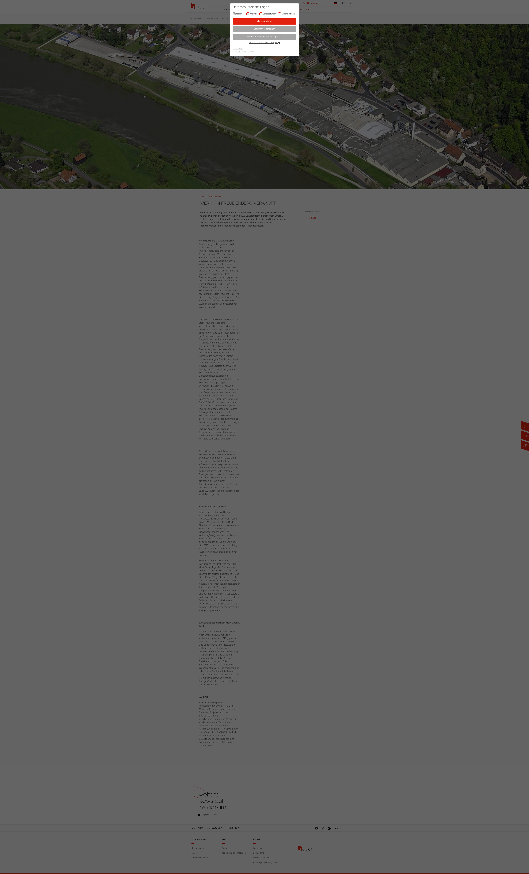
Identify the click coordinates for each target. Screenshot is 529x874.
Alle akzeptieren (264, 21)
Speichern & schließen (264, 29)
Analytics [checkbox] (253, 14)
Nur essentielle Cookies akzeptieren (264, 37)
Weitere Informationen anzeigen (263, 43)
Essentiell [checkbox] (240, 14)
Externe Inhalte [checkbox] (288, 14)
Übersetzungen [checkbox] (269, 14)
